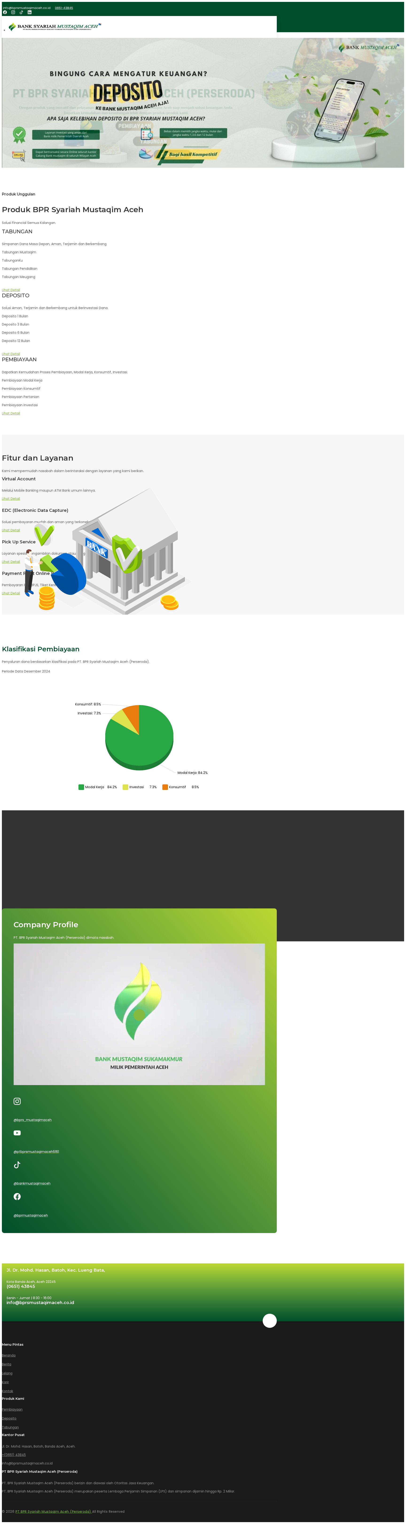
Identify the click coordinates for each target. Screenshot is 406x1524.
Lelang (7, 1373)
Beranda (9, 1355)
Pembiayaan (12, 1409)
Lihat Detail (11, 290)
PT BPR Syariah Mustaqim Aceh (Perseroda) (54, 1511)
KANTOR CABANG (19, 879)
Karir (5, 1382)
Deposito (9, 1418)
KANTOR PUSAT (16, 874)
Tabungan (10, 1427)
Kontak (7, 1391)
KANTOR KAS (15, 884)
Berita (6, 1364)
